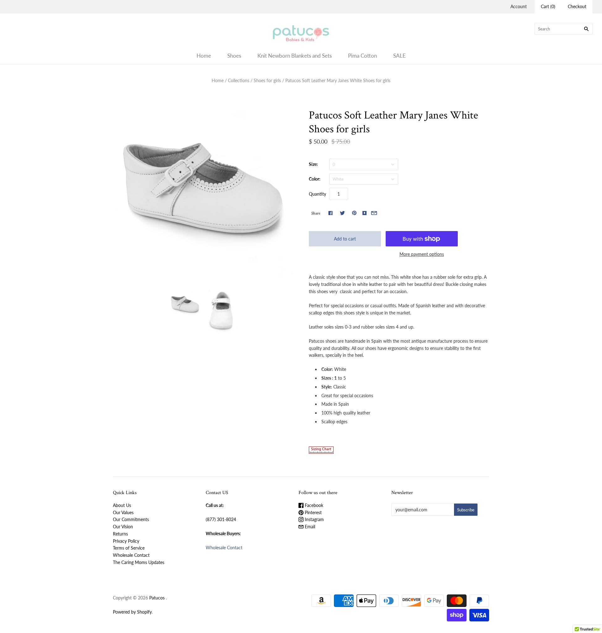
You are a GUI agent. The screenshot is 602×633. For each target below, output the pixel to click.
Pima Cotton (362, 55)
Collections (238, 80)
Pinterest (313, 512)
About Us (122, 505)
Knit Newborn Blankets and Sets (294, 55)
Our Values (123, 512)
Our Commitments (131, 519)
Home (204, 55)
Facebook (313, 505)
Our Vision (123, 526)
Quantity (317, 194)
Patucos (157, 597)
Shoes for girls (267, 80)
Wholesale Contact (131, 555)
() (548, 6)
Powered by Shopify (132, 612)
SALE (399, 55)
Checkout (577, 6)
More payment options (421, 254)
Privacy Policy (126, 541)
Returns (120, 533)
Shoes (234, 55)
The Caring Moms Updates (138, 562)
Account (518, 6)
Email (309, 526)
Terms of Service (129, 548)
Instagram (314, 519)
